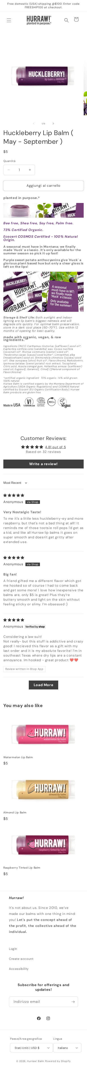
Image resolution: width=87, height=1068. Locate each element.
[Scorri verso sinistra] (34, 123)
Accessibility (19, 969)
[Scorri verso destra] (53, 123)
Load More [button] (43, 685)
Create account (21, 959)
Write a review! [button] (43, 464)
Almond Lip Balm (15, 812)
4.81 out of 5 (55, 447)
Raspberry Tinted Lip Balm (21, 867)
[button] (9, 20)
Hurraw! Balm (35, 1061)
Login (13, 949)
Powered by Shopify (58, 1061)
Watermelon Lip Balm (18, 757)
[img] (13, 495)
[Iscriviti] (73, 1002)
